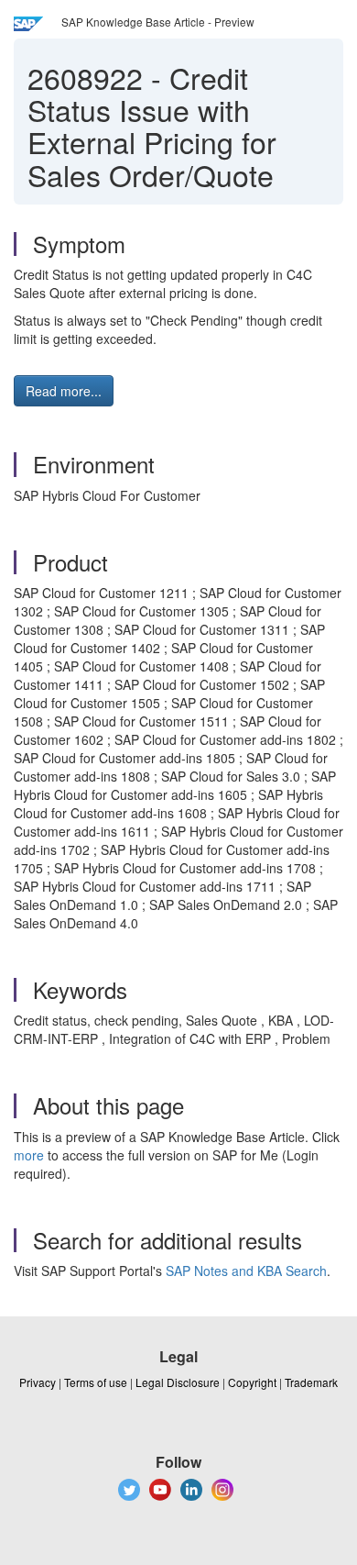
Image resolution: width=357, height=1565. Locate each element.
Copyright (252, 1382)
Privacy (37, 1382)
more (29, 1155)
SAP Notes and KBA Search (246, 1270)
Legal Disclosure (177, 1382)
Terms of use (95, 1382)
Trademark (311, 1382)
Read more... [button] (64, 391)
